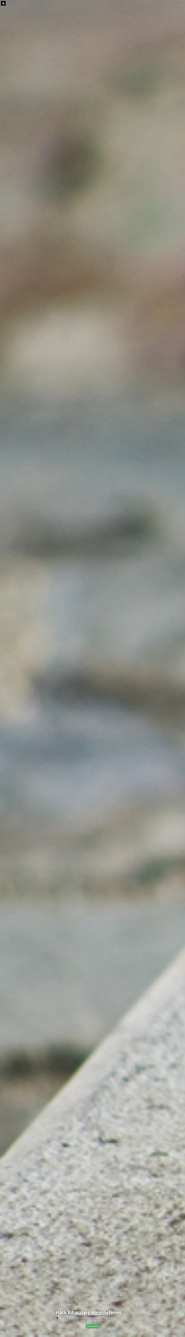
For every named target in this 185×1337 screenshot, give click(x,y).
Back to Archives (92, 1326)
